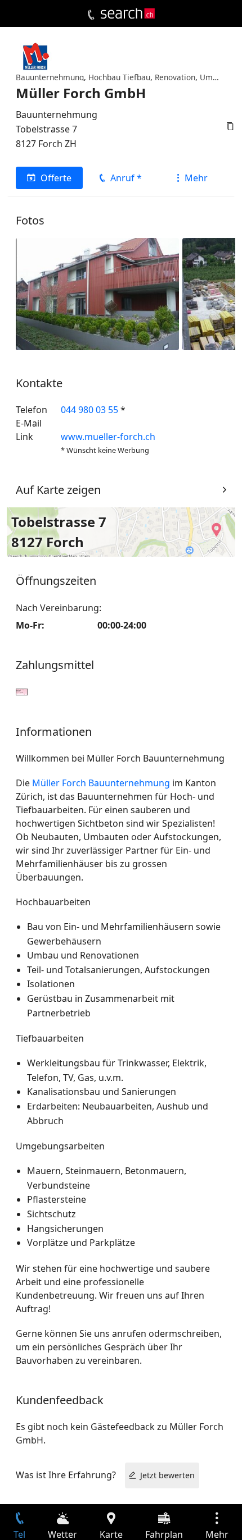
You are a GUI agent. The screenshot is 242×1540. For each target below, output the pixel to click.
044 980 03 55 (89, 410)
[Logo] (128, 13)
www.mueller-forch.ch (108, 436)
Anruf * (126, 178)
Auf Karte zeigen (58, 489)
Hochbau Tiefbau (119, 77)
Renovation (175, 77)
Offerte (56, 178)
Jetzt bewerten (167, 1475)
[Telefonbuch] (91, 15)
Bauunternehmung (50, 77)
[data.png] (97, 293)
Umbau (213, 77)
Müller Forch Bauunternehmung (101, 783)
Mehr (196, 178)
